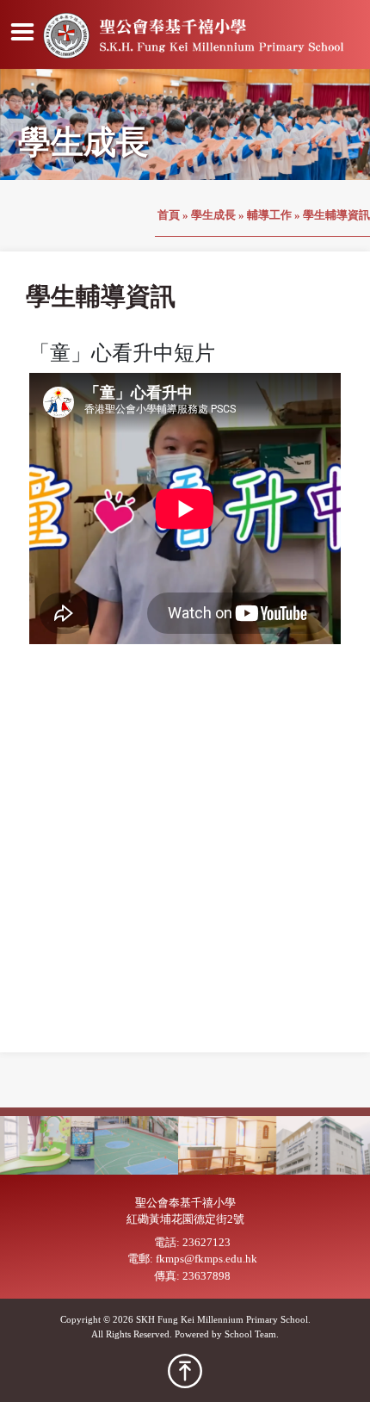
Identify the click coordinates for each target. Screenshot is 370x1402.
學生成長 (213, 215)
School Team (250, 1334)
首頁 (168, 215)
